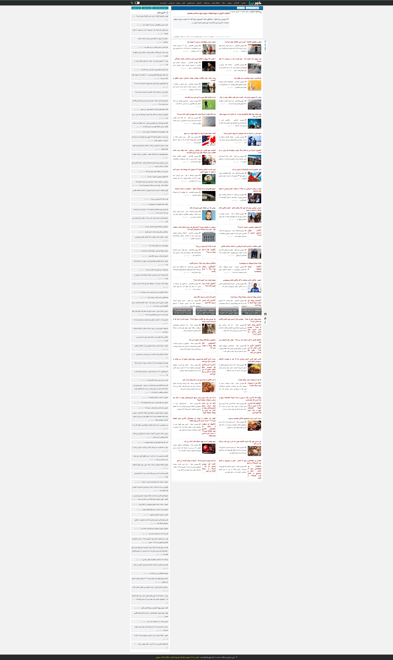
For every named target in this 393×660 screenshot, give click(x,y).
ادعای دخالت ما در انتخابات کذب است (157, 622)
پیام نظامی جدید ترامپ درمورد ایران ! (157, 297)
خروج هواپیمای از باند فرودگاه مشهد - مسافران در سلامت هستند (195, 189)
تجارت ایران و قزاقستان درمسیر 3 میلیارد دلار (201, 42)
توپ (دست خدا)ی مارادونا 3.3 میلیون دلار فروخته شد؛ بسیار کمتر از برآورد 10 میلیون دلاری (194, 170)
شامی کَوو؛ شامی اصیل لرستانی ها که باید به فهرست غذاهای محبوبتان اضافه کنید (240, 360)
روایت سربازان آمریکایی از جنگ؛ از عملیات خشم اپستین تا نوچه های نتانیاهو (240, 190)
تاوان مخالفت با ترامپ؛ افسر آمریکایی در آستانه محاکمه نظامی (241, 246)
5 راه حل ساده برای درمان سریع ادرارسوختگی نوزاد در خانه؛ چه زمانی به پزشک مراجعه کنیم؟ (194, 399)
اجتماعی (199, 3)
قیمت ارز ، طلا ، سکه (160, 8)
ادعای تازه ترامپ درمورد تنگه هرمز (205, 297)
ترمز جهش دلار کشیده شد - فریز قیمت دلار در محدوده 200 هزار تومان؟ (240, 60)
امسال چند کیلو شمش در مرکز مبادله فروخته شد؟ (154, 403)
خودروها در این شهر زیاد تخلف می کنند (157, 270)
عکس (183, 3)
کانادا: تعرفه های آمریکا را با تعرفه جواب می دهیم (200, 133)
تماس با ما (163, 3)
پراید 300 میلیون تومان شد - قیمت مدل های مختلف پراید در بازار (240, 97)
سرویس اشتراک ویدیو (183, 657)
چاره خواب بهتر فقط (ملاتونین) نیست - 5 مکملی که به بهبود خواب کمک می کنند (240, 115)
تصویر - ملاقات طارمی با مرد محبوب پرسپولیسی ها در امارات (151, 635)
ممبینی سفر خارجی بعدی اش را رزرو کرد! (156, 408)
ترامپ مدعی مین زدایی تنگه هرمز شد (157, 380)
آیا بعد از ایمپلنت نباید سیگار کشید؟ (249, 380)
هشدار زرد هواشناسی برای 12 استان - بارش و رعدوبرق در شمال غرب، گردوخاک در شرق (240, 461)
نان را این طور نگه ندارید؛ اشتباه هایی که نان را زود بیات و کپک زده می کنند (240, 442)
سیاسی (244, 3)
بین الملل (206, 3)
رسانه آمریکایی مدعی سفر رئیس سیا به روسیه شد (154, 292)
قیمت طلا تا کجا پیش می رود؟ (206, 246)
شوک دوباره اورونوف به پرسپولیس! (250, 263)
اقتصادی (236, 3)
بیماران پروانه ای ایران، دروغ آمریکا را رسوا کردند (245, 297)
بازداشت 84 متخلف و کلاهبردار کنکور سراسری (155, 560)
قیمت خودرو (136, 8)
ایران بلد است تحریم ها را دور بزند (158, 534)
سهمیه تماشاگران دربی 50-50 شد (159, 573)
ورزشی (229, 3)
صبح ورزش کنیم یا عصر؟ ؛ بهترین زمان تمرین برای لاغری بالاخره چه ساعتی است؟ (240, 320)
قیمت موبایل (146, 8)
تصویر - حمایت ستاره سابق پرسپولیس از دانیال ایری (153, 504)
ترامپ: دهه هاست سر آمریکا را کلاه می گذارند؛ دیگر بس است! (150, 447)
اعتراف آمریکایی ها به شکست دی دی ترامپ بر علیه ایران (152, 354)
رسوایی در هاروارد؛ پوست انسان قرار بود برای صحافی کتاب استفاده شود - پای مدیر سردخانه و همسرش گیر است (194, 228)
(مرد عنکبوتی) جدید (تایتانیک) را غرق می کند (246, 169)
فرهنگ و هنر (215, 3)
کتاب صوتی (160, 657)
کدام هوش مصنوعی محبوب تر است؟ (249, 227)
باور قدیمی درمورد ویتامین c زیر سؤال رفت (247, 78)
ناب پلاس (171, 3)
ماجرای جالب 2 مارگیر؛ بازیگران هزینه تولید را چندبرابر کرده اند (151, 320)
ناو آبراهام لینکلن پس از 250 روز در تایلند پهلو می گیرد (153, 644)
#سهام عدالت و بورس (252, 8)
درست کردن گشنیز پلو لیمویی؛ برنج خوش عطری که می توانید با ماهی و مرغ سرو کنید (194, 360)
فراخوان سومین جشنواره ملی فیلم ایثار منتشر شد (154, 528)
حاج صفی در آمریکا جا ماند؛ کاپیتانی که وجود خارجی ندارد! (242, 133)
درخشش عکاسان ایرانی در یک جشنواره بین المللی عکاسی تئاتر (150, 587)
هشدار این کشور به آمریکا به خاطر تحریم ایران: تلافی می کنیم (151, 565)
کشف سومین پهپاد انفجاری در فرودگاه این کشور (154, 608)
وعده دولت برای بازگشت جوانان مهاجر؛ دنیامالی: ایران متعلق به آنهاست (194, 79)
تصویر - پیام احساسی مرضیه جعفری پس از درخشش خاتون (151, 346)
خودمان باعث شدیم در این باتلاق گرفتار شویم (155, 510)
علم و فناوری (191, 3)
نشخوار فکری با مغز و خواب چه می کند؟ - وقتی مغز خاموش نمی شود (240, 341)
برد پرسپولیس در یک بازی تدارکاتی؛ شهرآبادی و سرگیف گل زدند (150, 425)
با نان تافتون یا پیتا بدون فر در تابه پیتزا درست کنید (199, 380)
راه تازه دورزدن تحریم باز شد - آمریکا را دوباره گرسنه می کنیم (196, 460)
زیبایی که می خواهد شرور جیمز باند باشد (203, 208)
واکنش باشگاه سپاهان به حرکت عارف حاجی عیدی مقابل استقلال (150, 465)
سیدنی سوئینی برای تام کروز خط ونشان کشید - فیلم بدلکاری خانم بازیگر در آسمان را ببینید (240, 209)
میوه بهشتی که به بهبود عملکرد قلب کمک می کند (200, 441)
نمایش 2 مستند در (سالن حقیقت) (158, 397)
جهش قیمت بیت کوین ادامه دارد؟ (205, 280)
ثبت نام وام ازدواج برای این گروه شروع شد (156, 442)
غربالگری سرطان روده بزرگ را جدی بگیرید (202, 263)
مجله (223, 3)
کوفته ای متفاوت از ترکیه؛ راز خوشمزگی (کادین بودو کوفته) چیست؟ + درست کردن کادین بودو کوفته (194, 419)
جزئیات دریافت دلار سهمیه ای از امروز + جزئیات (155, 482)
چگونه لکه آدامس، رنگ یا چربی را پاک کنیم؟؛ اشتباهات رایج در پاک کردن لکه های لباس (240, 399)
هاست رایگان (169, 657)
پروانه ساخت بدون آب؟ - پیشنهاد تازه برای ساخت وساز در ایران (150, 284)
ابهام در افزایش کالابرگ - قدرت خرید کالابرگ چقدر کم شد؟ (243, 42)
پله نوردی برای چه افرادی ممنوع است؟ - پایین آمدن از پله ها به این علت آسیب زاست (194, 320)
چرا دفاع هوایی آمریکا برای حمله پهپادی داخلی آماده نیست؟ (196, 114)
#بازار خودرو (241, 8)
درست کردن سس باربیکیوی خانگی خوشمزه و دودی (245, 418)
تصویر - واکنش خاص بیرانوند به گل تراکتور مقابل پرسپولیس (242, 280)
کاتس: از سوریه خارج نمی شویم (159, 515)
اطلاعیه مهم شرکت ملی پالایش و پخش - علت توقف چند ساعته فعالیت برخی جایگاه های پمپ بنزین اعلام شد (194, 151)
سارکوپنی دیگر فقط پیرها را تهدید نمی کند (202, 340)
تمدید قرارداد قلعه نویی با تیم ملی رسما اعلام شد (200, 97)
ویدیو (178, 3)
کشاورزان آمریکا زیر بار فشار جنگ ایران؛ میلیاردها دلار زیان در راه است (240, 151)
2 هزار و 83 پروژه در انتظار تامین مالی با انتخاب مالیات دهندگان (195, 59)
